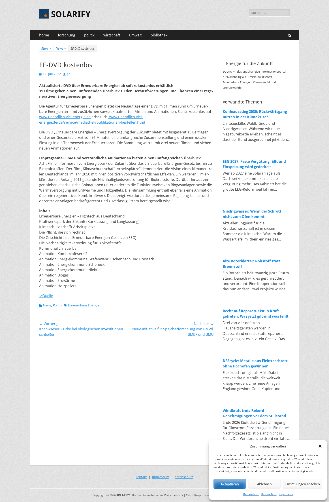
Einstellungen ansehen (302, 484)
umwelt (135, 35)
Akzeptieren (230, 484)
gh (68, 74)
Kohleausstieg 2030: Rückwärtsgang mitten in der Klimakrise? (255, 114)
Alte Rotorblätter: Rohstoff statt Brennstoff (251, 264)
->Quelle (46, 295)
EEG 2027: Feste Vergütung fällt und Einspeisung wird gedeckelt (254, 164)
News (61, 48)
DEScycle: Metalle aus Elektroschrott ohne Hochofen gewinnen (255, 363)
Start (46, 48)
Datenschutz (251, 494)
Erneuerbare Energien (84, 305)
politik (89, 35)
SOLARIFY (70, 14)
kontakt (141, 477)
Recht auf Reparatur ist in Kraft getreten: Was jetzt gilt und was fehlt (255, 313)
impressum (160, 477)
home (44, 35)
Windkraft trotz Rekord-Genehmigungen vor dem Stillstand (254, 413)
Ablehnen (264, 484)
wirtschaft (111, 35)
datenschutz (184, 477)
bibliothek (159, 35)
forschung (66, 35)
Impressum (286, 494)
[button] (320, 446)
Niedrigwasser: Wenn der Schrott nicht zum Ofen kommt (252, 214)
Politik (57, 305)
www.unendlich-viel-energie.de (65, 116)
